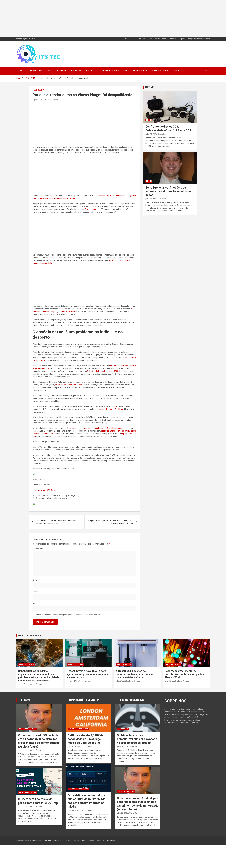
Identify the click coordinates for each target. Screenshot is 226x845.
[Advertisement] (78, 18)
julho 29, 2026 (151, 134)
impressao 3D (139, 71)
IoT (125, 71)
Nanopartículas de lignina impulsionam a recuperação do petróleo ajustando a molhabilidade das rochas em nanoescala (38, 675)
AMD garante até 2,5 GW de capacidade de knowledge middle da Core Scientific (85, 739)
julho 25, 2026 (72, 681)
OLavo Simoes (52, 100)
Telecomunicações (108, 71)
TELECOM (24, 700)
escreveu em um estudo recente (69, 385)
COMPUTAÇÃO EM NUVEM (83, 700)
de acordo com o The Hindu (111, 409)
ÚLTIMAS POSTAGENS (130, 700)
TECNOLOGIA (36, 71)
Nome (36, 580)
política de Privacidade (157, 39)
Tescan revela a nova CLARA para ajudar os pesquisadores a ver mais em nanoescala (87, 674)
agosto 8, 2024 (39, 100)
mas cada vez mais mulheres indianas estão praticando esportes (98, 428)
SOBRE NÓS (128, 39)
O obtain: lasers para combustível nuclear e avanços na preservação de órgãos (137, 739)
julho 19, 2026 (170, 681)
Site (34, 603)
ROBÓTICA (76, 71)
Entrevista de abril (92, 209)
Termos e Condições (177, 39)
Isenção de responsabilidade (199, 39)
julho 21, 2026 (121, 681)
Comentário (38, 549)
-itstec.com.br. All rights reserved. (46, 840)
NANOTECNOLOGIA (57, 71)
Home (22, 71)
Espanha (125, 433)
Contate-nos (141, 39)
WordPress (110, 840)
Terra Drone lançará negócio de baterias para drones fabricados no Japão (168, 191)
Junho (114, 406)
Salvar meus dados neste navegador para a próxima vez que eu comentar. (68, 615)
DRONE (149, 87)
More (176, 71)
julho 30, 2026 (24, 750)
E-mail (36, 592)
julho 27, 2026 (151, 199)
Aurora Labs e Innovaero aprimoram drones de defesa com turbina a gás (56, 522)
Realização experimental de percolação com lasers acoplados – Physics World (185, 674)
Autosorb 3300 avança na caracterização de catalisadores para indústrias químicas (134, 674)
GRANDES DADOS (160, 71)
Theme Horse (79, 840)
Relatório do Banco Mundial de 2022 (102, 371)
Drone (89, 71)
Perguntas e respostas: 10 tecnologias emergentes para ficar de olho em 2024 (110, 522)
